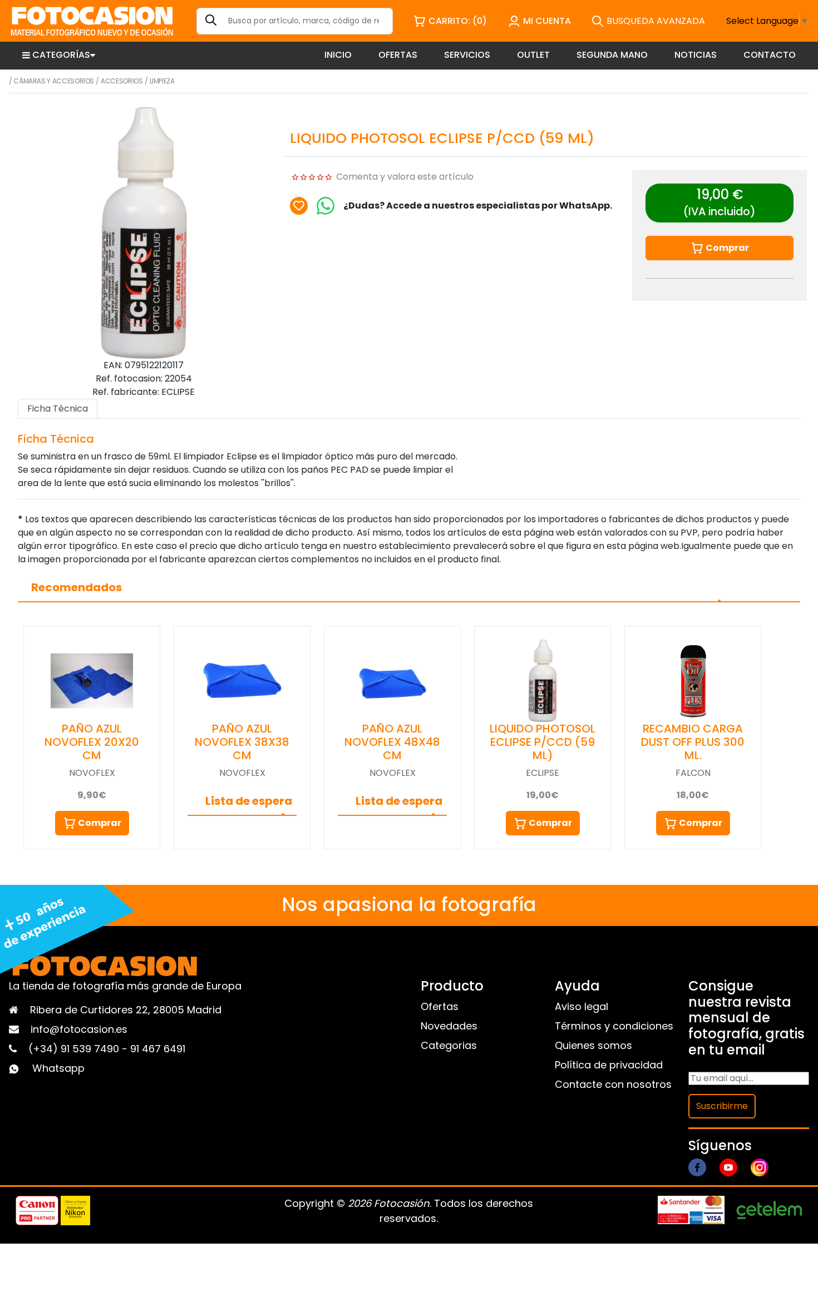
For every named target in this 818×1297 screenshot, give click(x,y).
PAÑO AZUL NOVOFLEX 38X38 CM (242, 742)
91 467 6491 (157, 1049)
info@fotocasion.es (79, 1029)
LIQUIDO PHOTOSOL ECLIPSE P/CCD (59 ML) (542, 742)
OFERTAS (397, 54)
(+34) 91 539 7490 (75, 1049)
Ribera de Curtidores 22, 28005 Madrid (125, 1010)
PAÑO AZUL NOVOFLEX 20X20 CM (92, 742)
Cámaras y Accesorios (53, 81)
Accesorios (121, 81)
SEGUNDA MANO (612, 54)
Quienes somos (593, 1045)
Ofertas (440, 1006)
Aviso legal (581, 1006)
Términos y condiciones (614, 1026)
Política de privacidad (609, 1065)
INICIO (338, 54)
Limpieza (162, 81)
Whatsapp (58, 1068)
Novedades (449, 1026)
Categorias (449, 1045)
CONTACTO (769, 54)
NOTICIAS (695, 54)
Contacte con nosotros (613, 1084)
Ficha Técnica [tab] (57, 408)
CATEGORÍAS (61, 54)
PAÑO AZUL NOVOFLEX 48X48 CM (392, 742)
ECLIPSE (542, 772)
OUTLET (533, 54)
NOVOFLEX (92, 772)
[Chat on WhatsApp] (325, 206)
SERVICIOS (467, 54)
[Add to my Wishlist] (299, 206)
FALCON (693, 772)
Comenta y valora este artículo (405, 176)
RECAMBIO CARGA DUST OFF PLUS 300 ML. (693, 742)
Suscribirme (722, 1106)
